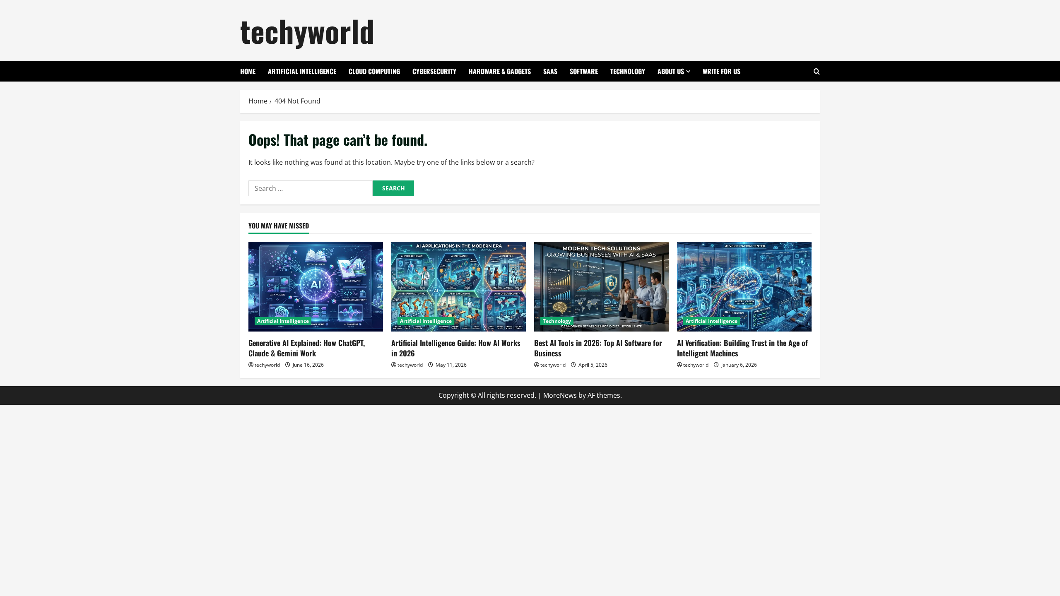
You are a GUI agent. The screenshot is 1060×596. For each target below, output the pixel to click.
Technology (627, 71)
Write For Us (721, 71)
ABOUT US (671, 71)
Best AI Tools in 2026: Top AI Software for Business (598, 347)
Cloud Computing (374, 71)
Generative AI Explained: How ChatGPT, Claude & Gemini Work (306, 347)
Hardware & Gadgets (500, 71)
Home (247, 71)
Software (584, 71)
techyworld (307, 30)
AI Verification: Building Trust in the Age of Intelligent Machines (742, 347)
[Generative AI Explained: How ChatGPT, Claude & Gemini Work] (315, 287)
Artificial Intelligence (302, 71)
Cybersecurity (434, 71)
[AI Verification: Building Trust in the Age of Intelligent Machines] (744, 287)
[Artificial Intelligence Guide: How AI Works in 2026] (458, 287)
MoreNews (560, 395)
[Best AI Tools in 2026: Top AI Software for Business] (601, 287)
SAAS (550, 71)
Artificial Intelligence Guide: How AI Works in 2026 (455, 347)
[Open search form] (817, 71)
